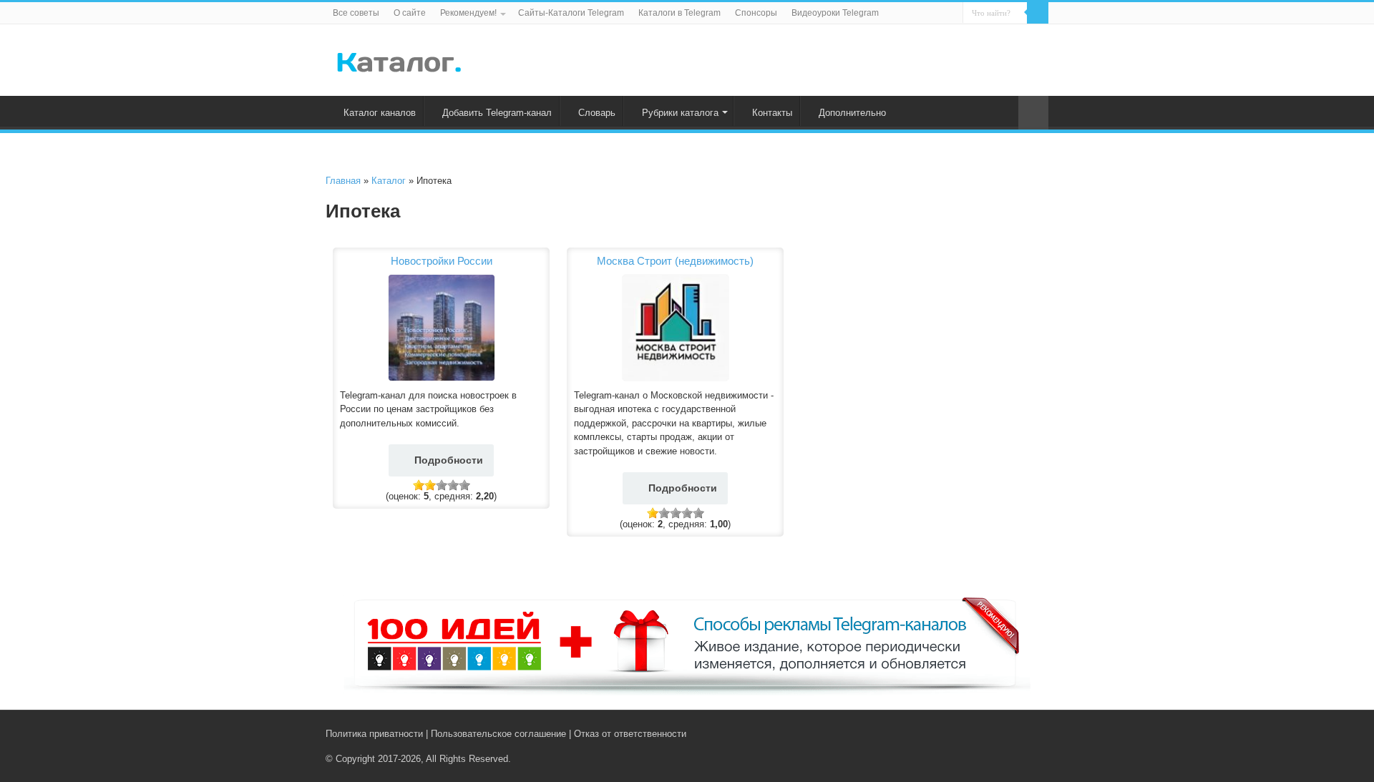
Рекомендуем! (468, 13)
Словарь (596, 112)
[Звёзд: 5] (464, 485)
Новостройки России (441, 261)
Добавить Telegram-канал (497, 112)
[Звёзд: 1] (418, 485)
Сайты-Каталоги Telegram (571, 13)
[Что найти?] (1037, 13)
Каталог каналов (380, 112)
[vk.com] (1000, 733)
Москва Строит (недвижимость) (675, 261)
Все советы (356, 13)
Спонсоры (756, 13)
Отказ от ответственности (630, 733)
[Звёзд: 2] (430, 485)
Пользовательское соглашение (498, 733)
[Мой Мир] (1030, 733)
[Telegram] (1017, 733)
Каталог (388, 180)
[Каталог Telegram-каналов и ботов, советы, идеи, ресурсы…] (399, 59)
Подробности (448, 460)
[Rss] (987, 733)
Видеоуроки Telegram (835, 13)
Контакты (772, 112)
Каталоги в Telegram (679, 13)
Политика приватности (374, 733)
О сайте (410, 13)
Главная (343, 180)
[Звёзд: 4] (453, 485)
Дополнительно (852, 112)
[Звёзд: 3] (441, 485)
